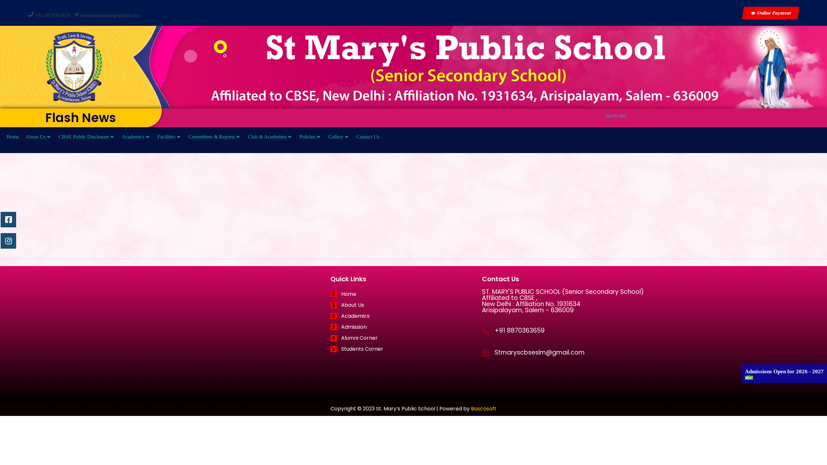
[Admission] (406, 327)
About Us (36, 137)
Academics (133, 137)
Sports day (598, 115)
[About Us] (406, 305)
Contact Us (367, 137)
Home (12, 137)
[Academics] (406, 316)
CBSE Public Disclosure (83, 137)
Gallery (335, 137)
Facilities (166, 137)
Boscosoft (484, 408)
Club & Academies (267, 137)
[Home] (406, 294)
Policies (307, 137)
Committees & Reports (211, 137)
